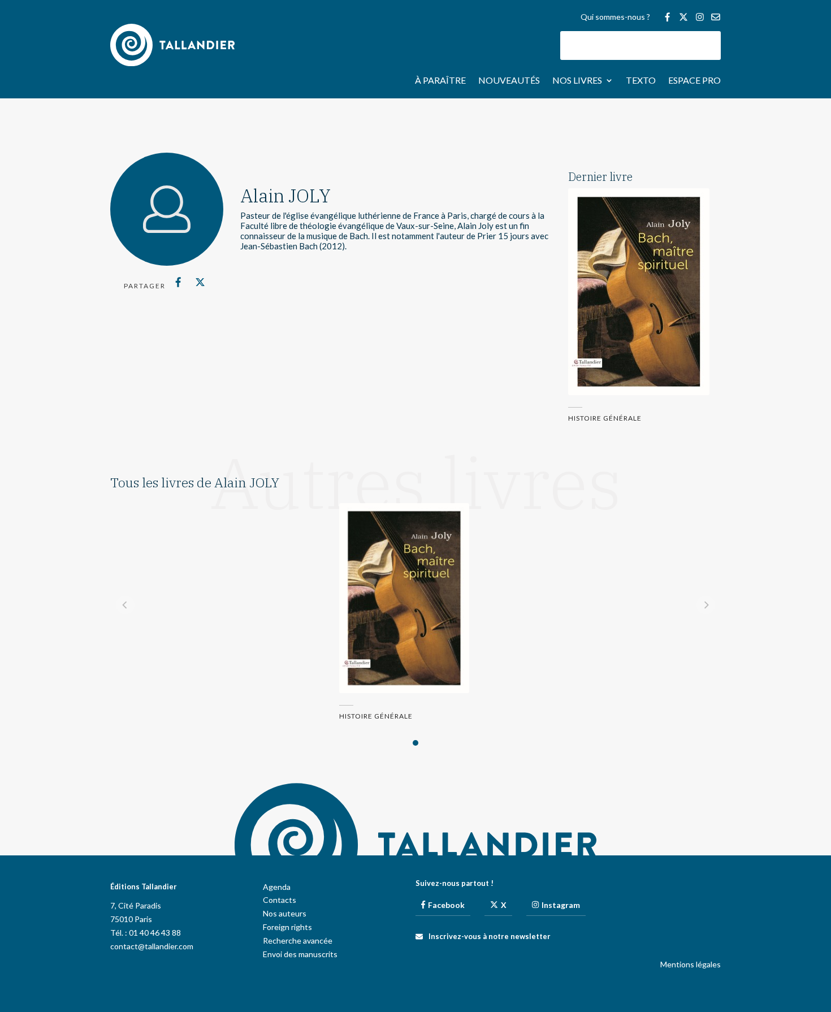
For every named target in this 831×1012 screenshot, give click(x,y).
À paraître (440, 80)
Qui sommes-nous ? (615, 17)
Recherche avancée (297, 940)
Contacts (279, 900)
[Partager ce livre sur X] (200, 282)
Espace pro (694, 80)
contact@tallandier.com (151, 946)
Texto (641, 80)
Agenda (277, 887)
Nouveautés (509, 80)
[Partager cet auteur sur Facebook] (178, 282)
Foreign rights (287, 927)
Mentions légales (690, 964)
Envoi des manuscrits (300, 954)
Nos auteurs (284, 913)
